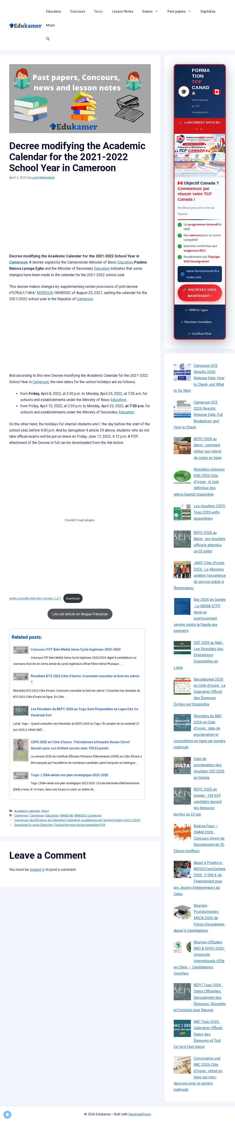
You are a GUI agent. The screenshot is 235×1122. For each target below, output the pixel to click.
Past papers (177, 11)
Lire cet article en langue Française (80, 614)
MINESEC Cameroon (88, 815)
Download (73, 598)
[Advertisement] (80, 219)
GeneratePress (140, 1114)
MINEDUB (45, 293)
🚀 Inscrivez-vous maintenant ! (200, 293)
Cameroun (37, 815)
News (98, 11)
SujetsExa (208, 11)
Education (53, 11)
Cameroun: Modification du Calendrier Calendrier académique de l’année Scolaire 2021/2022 (77, 820)
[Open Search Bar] (48, 39)
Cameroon (18, 262)
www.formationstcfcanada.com (202, 274)
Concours (77, 11)
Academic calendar (27, 811)
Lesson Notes (122, 11)
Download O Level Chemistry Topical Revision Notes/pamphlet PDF (60, 825)
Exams (148, 11)
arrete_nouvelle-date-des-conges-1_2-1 (35, 598)
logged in (37, 869)
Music (50, 25)
